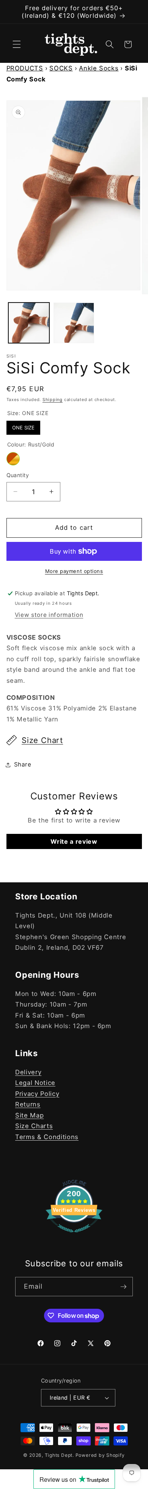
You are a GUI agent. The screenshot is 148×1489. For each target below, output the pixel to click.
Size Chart (42, 740)
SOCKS (60, 68)
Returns (28, 1104)
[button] (17, 44)
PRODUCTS (24, 68)
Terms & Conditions (47, 1137)
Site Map (29, 1115)
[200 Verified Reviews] (74, 1236)
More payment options (74, 571)
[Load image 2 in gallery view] (74, 323)
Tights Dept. (59, 1455)
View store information (49, 614)
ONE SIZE (23, 426)
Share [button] (22, 764)
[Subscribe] (123, 1287)
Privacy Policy (37, 1093)
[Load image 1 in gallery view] (28, 323)
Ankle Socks (98, 68)
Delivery (28, 1072)
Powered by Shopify (100, 1455)
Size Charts (34, 1126)
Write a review (73, 841)
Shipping (53, 399)
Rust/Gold (13, 458)
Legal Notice (35, 1082)
